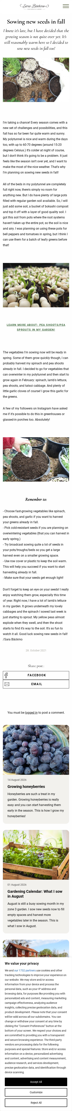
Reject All (36, 1102)
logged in (31, 712)
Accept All (36, 1081)
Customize (36, 1092)
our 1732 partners (25, 970)
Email (36, 684)
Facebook (37, 675)
